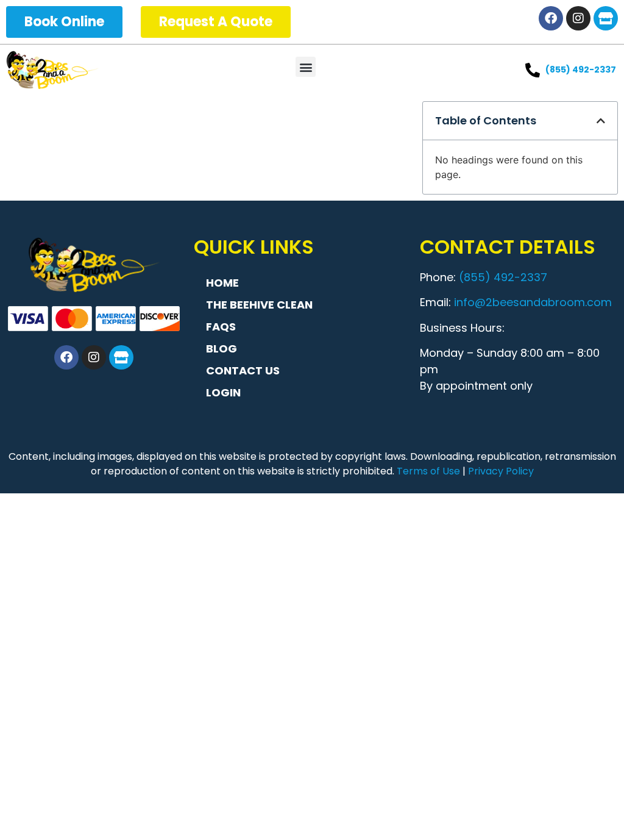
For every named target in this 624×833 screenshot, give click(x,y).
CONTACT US (243, 370)
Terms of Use (428, 471)
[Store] (606, 18)
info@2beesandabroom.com (533, 302)
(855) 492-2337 (503, 277)
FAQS (221, 326)
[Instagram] (578, 18)
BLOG (221, 348)
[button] (306, 67)
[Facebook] (551, 18)
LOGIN (223, 392)
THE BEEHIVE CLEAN (259, 304)
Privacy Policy (501, 471)
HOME (222, 282)
